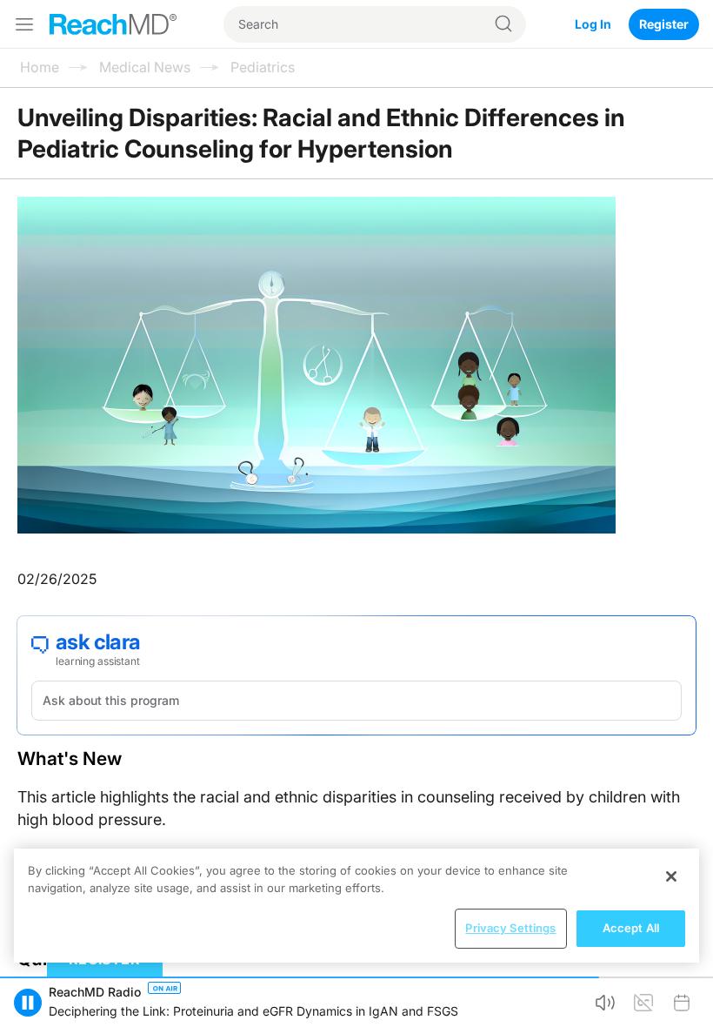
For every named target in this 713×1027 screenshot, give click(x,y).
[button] (28, 1003)
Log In (593, 24)
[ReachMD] (113, 24)
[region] (356, 906)
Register (664, 24)
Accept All (631, 928)
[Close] (671, 876)
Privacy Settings (510, 928)
